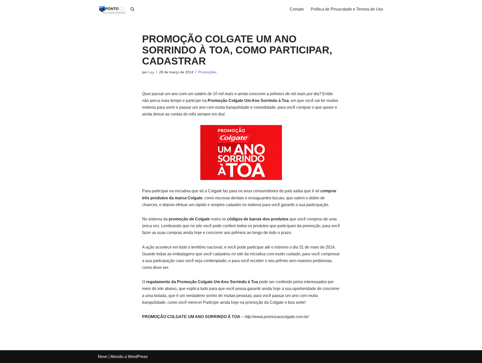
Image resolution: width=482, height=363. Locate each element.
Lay (151, 72)
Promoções (207, 72)
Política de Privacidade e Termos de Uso (347, 9)
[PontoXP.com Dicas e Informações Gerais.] (113, 9)
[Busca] (132, 9)
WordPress (138, 356)
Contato (297, 9)
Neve (102, 356)
